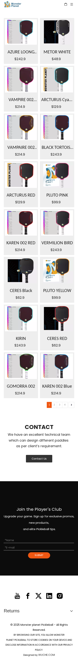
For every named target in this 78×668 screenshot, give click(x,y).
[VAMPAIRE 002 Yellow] (21, 127)
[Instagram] (59, 596)
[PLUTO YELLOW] (57, 271)
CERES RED (57, 339)
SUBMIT (39, 555)
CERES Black (21, 291)
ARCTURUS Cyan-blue (57, 101)
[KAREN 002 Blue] (57, 366)
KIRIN (21, 339)
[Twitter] (38, 596)
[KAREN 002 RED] (21, 223)
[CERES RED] (57, 318)
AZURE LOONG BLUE (21, 53)
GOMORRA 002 (21, 386)
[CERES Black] (21, 271)
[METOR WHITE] (57, 32)
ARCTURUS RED (21, 195)
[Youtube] (17, 596)
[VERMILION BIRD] (57, 223)
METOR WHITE (57, 52)
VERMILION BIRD (57, 243)
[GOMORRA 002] (21, 366)
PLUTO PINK (57, 195)
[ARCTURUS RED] (21, 175)
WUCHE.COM (46, 655)
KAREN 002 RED (20, 243)
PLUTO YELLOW (57, 291)
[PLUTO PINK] (57, 175)
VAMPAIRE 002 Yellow (21, 148)
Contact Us (39, 459)
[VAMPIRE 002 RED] (21, 79)
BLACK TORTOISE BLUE (57, 148)
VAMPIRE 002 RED (21, 101)
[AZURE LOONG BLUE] (21, 32)
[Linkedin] (49, 596)
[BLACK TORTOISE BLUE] (57, 127)
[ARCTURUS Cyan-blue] (57, 79)
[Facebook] (27, 596)
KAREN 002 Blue (57, 386)
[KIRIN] (21, 318)
